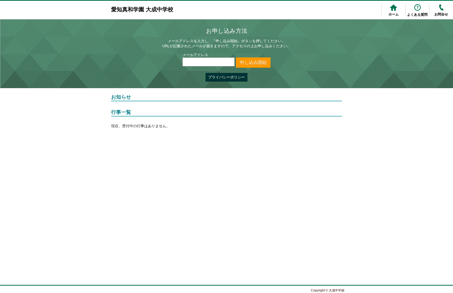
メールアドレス (195, 55)
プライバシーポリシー (226, 77)
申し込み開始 (253, 62)
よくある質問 (417, 15)
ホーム (394, 14)
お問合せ (441, 14)
